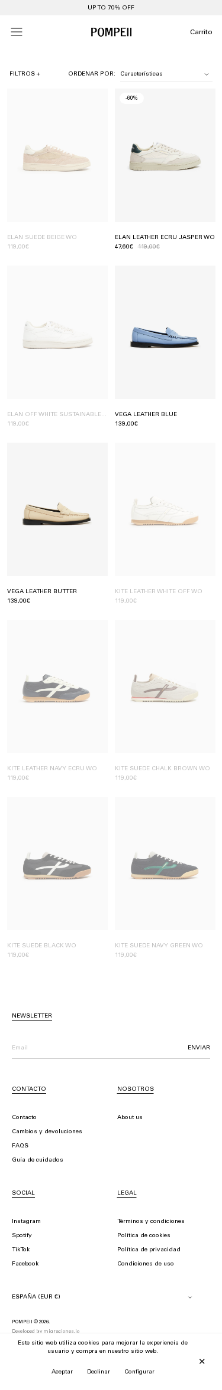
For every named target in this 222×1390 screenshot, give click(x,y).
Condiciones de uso (145, 1264)
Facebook (25, 1264)
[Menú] (16, 32)
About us (130, 1118)
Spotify (22, 1236)
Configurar (139, 1372)
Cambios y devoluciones (47, 1132)
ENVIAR (199, 1048)
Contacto (24, 1118)
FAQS (20, 1146)
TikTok (21, 1250)
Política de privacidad (149, 1250)
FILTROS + (24, 74)
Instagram (26, 1222)
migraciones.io (61, 1331)
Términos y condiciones (151, 1222)
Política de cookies (143, 1236)
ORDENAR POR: (91, 74)
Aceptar (62, 1372)
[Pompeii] (111, 32)
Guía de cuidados (37, 1160)
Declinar (98, 1372)
